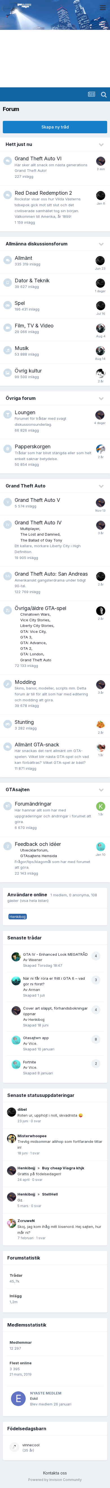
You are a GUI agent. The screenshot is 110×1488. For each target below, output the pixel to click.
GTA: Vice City (32, 631)
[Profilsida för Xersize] (100, 611)
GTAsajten (18, 789)
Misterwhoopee (32, 1136)
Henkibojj (36, 1019)
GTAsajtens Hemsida (38, 855)
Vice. (32, 1043)
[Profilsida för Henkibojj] (100, 161)
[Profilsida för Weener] (16, 957)
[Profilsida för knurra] (100, 806)
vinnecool (30, 1445)
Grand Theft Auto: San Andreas (51, 574)
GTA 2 (25, 648)
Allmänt (23, 258)
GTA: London (31, 654)
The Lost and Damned (40, 534)
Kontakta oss (55, 1473)
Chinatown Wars (35, 614)
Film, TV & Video (34, 326)
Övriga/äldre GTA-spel (40, 608)
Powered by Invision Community (55, 1480)
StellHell (50, 1194)
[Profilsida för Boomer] (100, 328)
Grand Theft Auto (25, 486)
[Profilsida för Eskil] (18, 1398)
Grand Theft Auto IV (38, 522)
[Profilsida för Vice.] (100, 846)
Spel (20, 303)
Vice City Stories (34, 620)
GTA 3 (25, 637)
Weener (35, 959)
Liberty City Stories (36, 625)
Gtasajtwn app (36, 1037)
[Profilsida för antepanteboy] (100, 747)
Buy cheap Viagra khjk (63, 1168)
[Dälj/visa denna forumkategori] (101, 145)
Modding (25, 682)
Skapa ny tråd (55, 127)
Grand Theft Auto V (37, 500)
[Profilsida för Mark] (100, 449)
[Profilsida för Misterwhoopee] (11, 1138)
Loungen (25, 412)
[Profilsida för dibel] (100, 195)
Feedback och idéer (38, 844)
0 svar (36, 1121)
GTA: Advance (33, 642)
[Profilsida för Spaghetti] (100, 724)
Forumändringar (33, 804)
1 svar (34, 1153)
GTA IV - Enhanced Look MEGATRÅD (55, 954)
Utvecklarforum (33, 850)
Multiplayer (29, 528)
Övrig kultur (28, 371)
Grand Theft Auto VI (38, 158)
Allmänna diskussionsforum (36, 244)
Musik (22, 348)
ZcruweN (26, 1220)
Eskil (34, 1398)
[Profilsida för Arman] (16, 981)
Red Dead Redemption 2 (43, 193)
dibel (22, 1109)
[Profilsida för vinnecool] (14, 1447)
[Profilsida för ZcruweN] (11, 1223)
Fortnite (29, 1062)
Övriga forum (21, 398)
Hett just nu (19, 144)
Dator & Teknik (32, 280)
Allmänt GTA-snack (37, 745)
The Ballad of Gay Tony (41, 540)
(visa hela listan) (34, 900)
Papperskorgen (32, 446)
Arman (34, 989)
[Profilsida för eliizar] (100, 373)
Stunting (24, 722)
